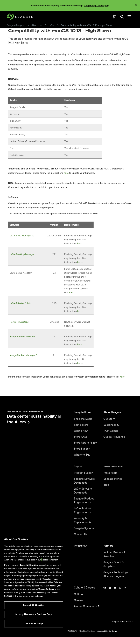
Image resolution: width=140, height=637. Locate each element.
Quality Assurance (114, 437)
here (66, 173)
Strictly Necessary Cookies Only (33, 614)
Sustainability (111, 425)
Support (79, 466)
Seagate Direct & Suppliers (113, 564)
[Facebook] (104, 597)
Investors (79, 546)
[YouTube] (115, 597)
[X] (120, 597)
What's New (81, 431)
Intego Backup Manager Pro (24, 355)
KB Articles (36, 25)
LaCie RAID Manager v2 (22, 236)
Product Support (84, 473)
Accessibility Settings (107, 631)
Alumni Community (85, 606)
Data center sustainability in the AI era (34, 418)
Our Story (109, 419)
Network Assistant (19, 322)
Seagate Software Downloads (84, 481)
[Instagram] (125, 597)
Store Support (82, 449)
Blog (106, 485)
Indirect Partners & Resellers (114, 554)
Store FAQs (81, 437)
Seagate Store (82, 412)
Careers (79, 600)
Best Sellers (81, 425)
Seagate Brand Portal (121, 621)
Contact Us (81, 534)
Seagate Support (16, 25)
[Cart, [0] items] (114, 16)
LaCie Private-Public (20, 303)
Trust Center (111, 431)
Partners (108, 546)
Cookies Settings (87, 631)
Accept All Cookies (33, 605)
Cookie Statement (49, 559)
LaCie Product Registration (82, 511)
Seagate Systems (84, 528)
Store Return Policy (85, 443)
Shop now (89, 6)
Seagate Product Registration (84, 501)
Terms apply (102, 6)
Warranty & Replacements (83, 520)
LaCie (51, 25)
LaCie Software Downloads (83, 491)
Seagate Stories (113, 479)
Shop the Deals (83, 419)
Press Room (110, 473)
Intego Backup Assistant (22, 337)
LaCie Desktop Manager (22, 254)
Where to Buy (82, 455)
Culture (78, 594)
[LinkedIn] (110, 597)
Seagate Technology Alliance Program (115, 574)
